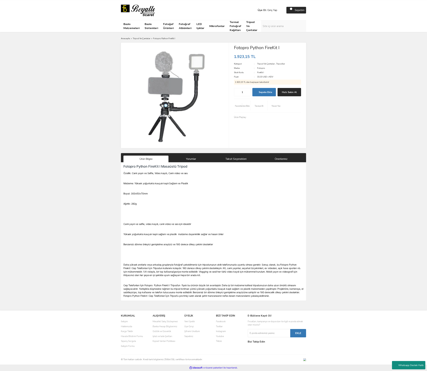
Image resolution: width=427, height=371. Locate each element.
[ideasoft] (196, 368)
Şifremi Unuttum (192, 331)
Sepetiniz (188, 336)
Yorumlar (191, 159)
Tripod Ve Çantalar (266, 63)
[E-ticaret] (213, 367)
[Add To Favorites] (242, 106)
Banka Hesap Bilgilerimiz (165, 326)
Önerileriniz (281, 159)
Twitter (219, 326)
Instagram (221, 331)
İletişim (124, 321)
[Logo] (138, 10)
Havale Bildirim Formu (132, 336)
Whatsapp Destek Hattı (410, 365)
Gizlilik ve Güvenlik (162, 331)
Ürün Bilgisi (145, 159)
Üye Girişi (189, 326)
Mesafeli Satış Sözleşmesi (165, 321)
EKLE (298, 333)
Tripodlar (280, 63)
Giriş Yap (272, 10)
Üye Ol (262, 10)
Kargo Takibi (127, 331)
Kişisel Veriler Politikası (164, 341)
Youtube (220, 336)
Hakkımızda (126, 326)
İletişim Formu (128, 346)
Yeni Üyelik (189, 321)
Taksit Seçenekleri (236, 159)
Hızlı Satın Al (289, 92)
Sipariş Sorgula (128, 341)
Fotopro (261, 68)
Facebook (221, 321)
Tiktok (219, 341)
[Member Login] (254, 10)
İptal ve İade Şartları (162, 336)
